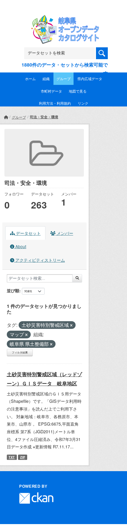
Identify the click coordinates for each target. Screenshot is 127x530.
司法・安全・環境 (44, 116)
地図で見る (78, 90)
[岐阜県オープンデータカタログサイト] (63, 19)
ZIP (22, 457)
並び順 (13, 290)
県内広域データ (89, 78)
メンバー (64, 233)
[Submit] (77, 278)
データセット (28, 233)
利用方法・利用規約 (55, 103)
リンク (83, 103)
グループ (63, 78)
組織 (46, 78)
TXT (12, 457)
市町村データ (51, 90)
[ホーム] (6, 116)
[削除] (71, 325)
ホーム (30, 78)
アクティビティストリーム (39, 260)
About (20, 246)
